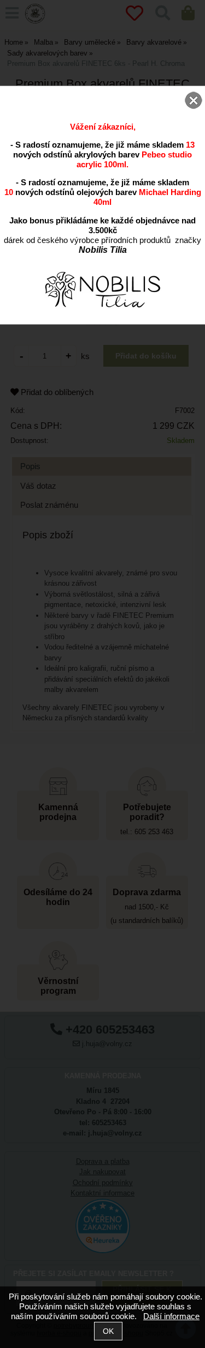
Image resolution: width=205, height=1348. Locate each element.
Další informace (171, 1316)
